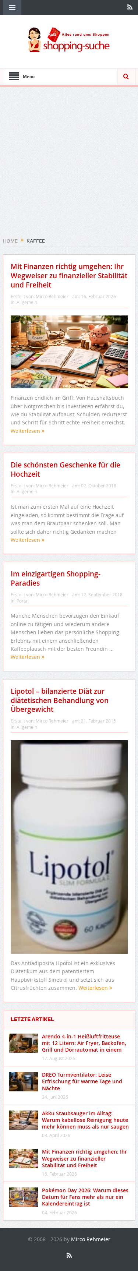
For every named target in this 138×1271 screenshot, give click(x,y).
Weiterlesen (26, 430)
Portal (23, 601)
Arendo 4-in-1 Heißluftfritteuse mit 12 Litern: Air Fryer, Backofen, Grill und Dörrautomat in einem (84, 1043)
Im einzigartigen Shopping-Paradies (55, 578)
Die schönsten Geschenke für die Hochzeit (65, 469)
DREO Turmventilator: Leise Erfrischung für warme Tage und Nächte (82, 1081)
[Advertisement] (69, 165)
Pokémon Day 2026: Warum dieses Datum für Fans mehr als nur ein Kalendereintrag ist (85, 1197)
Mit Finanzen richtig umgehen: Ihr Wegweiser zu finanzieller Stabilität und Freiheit (69, 275)
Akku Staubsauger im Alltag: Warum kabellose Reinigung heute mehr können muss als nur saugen (85, 1120)
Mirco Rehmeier (52, 296)
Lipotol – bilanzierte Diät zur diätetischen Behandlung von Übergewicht (60, 700)
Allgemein (27, 302)
